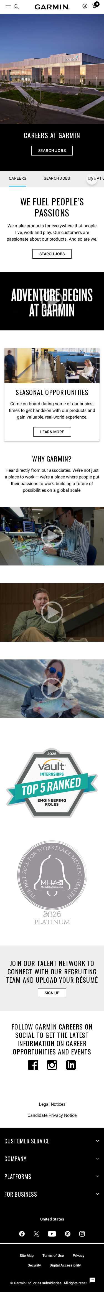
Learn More (52, 432)
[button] (52, 301)
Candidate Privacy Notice (52, 1115)
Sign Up (52, 993)
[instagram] (52, 1065)
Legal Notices (52, 1104)
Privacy (78, 1255)
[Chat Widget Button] (92, 1280)
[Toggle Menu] (3, 5)
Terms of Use (53, 1255)
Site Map (27, 1255)
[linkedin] (71, 1065)
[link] (52, 92)
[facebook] (33, 1065)
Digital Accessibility (65, 1265)
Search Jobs (52, 150)
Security (34, 1265)
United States (52, 1219)
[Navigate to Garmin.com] (52, 7)
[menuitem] (16, 7)
